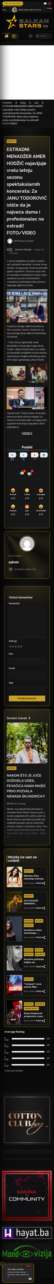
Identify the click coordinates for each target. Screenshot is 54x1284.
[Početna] (6, 36)
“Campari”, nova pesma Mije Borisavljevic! (32, 985)
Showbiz (40, 954)
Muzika (39, 921)
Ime (11, 653)
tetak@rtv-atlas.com (25, 569)
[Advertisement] (27, 72)
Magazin (29, 921)
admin (13, 562)
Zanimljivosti (31, 1008)
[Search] (37, 36)
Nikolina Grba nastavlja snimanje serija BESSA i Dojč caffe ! (34, 877)
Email (12, 668)
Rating (13, 641)
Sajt (11, 682)
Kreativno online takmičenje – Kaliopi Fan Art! (33, 932)
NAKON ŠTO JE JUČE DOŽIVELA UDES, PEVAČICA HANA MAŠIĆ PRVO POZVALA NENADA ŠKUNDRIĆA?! (26, 785)
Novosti (11, 141)
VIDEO (27, 433)
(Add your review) (13, 1070)
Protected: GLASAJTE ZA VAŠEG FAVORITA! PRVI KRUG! (38, 8)
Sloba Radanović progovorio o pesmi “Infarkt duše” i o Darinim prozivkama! (34, 1015)
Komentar (14, 603)
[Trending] (30, 36)
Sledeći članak (17, 718)
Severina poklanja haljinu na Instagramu (34, 961)
